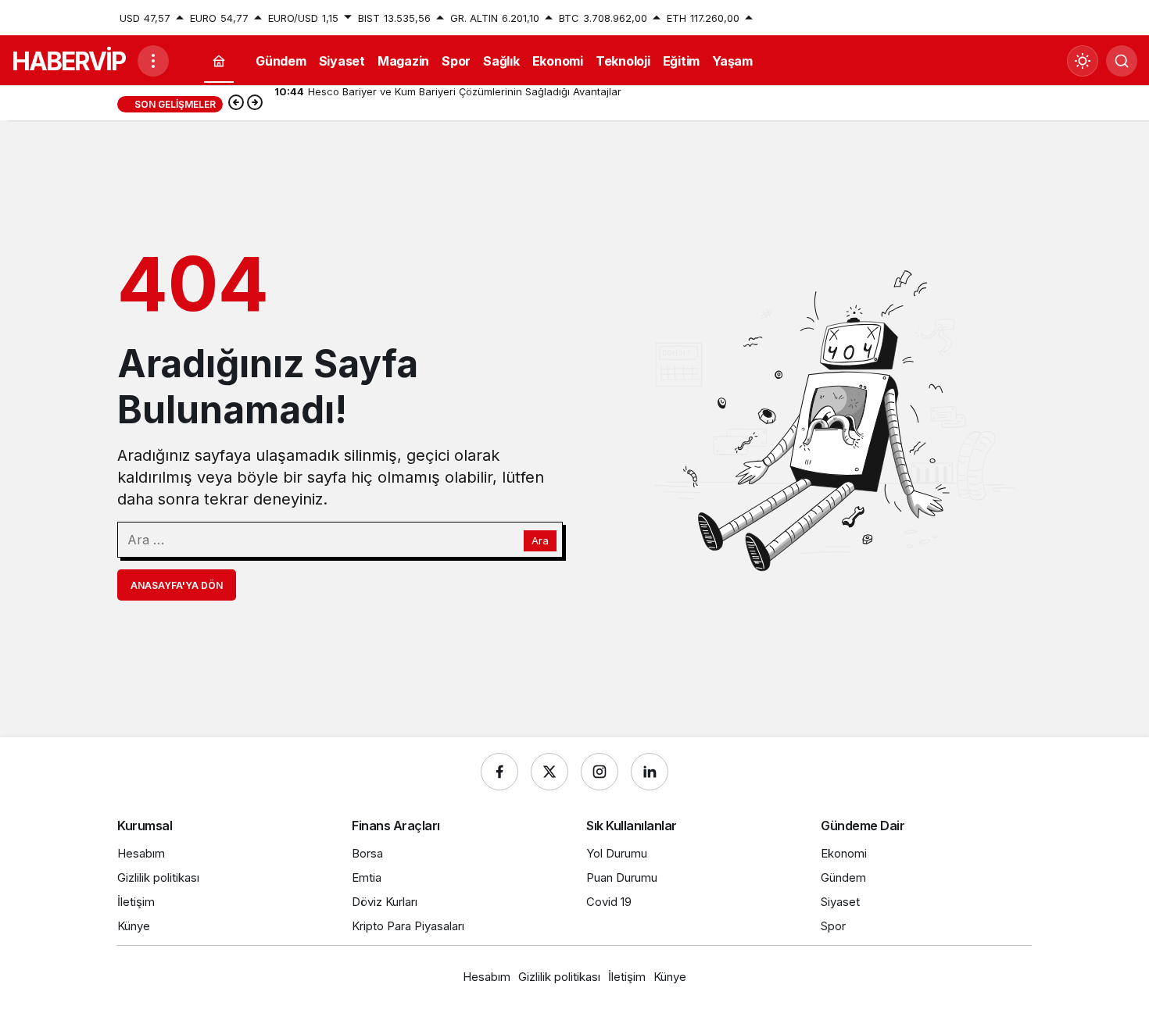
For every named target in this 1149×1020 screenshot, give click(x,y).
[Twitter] (549, 771)
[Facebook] (499, 771)
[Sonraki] (254, 103)
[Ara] (1121, 61)
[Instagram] (599, 771)
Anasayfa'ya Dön (177, 585)
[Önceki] (236, 103)
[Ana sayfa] (219, 61)
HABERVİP (68, 61)
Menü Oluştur (999, 18)
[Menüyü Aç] (153, 61)
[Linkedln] (649, 771)
